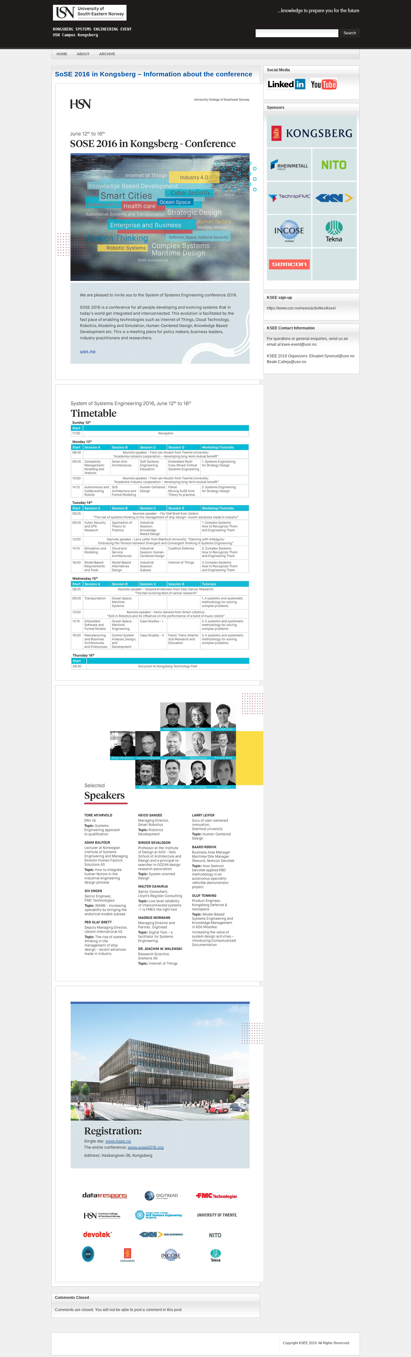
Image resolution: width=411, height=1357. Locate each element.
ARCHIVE (107, 54)
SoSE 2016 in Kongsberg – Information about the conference (153, 74)
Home (62, 54)
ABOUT (83, 54)
